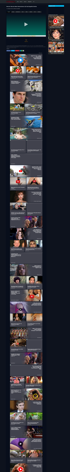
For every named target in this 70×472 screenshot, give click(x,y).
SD (33, 1)
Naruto (25, 1)
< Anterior (19, 35)
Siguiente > (33, 35)
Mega (26, 39)
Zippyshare (26, 41)
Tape (26, 40)
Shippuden (29, 1)
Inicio (18, 1)
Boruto (21, 1)
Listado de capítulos (26, 35)
